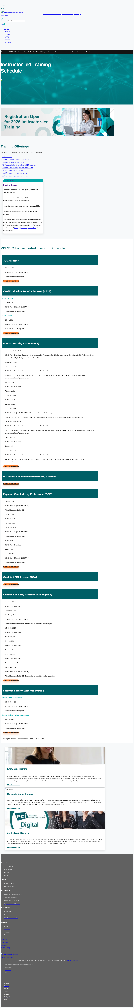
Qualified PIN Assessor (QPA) (13, 170)
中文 (6, 45)
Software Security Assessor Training (15, 176)
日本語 (6, 37)
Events (57, 52)
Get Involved (65, 52)
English (6, 29)
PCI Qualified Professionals (17, 52)
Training (50, 52)
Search (5, 21)
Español (7, 34)
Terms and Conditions (71, 960)
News (73, 52)
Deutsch (7, 40)
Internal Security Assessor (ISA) (13, 162)
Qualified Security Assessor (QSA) (14, 173)
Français (7, 31)
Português (7, 42)
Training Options (10, 185)
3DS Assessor (7, 157)
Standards (4, 52)
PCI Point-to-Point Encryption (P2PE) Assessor (19, 165)
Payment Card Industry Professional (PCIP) (17, 168)
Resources (80, 52)
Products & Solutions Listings (36, 52)
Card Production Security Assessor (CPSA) (17, 160)
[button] (46, 14)
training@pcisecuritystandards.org (25, 228)
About (88, 52)
